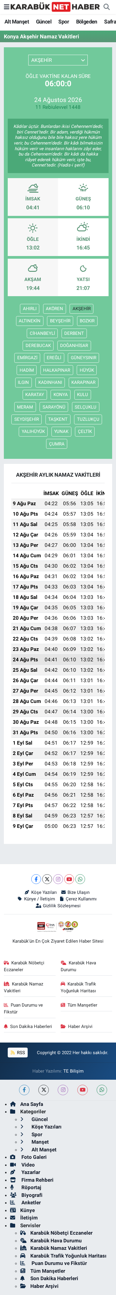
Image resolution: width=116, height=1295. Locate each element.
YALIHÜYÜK (33, 431)
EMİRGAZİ (27, 357)
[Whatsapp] (80, 879)
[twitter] (43, 1090)
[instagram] (63, 1090)
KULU (82, 394)
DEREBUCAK (38, 345)
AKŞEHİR (82, 308)
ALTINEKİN (29, 321)
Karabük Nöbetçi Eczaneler (24, 966)
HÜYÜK (87, 370)
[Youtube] (69, 879)
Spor (63, 21)
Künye (27, 1210)
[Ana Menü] (7, 7)
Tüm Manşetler (82, 1005)
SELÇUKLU (85, 407)
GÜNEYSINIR (83, 357)
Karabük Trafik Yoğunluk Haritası (78, 987)
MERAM (25, 407)
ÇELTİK (85, 431)
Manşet (39, 1142)
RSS (20, 1052)
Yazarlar (30, 1172)
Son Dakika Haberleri (31, 1026)
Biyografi (31, 1195)
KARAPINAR (83, 382)
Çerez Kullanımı (81, 899)
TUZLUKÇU (88, 419)
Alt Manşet (16, 21)
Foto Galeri (33, 1157)
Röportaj (30, 1187)
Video (27, 1165)
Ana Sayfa (31, 1104)
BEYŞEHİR (60, 321)
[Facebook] (36, 879)
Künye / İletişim (39, 899)
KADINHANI (50, 382)
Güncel (43, 21)
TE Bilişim (73, 1071)
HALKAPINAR (56, 370)
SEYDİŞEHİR (26, 419)
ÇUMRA (57, 444)
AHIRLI (30, 308)
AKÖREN (54, 308)
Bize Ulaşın (79, 892)
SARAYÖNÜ (54, 407)
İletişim (29, 1218)
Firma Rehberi (37, 1180)
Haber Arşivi (80, 1026)
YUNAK (61, 431)
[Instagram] (58, 879)
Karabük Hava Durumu (78, 966)
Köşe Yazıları (44, 892)
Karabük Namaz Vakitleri (23, 987)
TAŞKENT (58, 419)
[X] (47, 879)
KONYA (61, 394)
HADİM (27, 370)
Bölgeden (86, 21)
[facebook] (24, 1090)
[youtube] (82, 1090)
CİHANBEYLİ (42, 333)
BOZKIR (87, 321)
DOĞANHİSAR (74, 345)
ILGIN (23, 382)
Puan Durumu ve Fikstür (23, 1008)
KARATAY (34, 394)
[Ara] (106, 7)
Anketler (30, 1202)
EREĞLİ (54, 357)
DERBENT (74, 333)
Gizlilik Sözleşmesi (61, 905)
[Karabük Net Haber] (55, 6)
